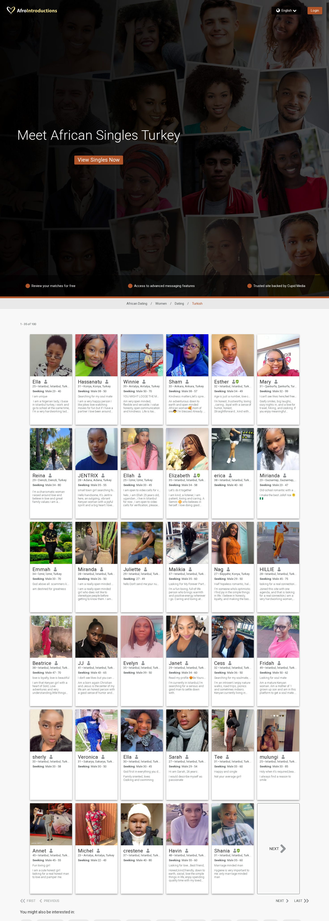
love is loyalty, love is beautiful (50, 677)
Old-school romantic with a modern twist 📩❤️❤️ (278, 490)
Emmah (41, 569)
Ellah (129, 475)
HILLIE (267, 569)
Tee (218, 757)
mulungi (269, 757)
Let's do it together (180, 490)
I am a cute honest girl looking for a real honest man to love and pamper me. (50, 874)
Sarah (175, 757)
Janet (175, 663)
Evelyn (130, 663)
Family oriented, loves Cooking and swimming (138, 778)
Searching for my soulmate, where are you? (232, 677)
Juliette (132, 569)
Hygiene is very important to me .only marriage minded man (231, 874)
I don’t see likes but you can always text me (96, 677)
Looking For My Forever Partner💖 (187, 584)
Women (161, 304)
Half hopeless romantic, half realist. (232, 584)
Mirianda (270, 475)
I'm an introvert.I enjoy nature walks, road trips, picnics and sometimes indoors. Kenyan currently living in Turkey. (232, 687)
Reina (38, 475)
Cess (219, 663)
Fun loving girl (41, 865)
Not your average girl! (227, 776)
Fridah (267, 663)
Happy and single (225, 771)
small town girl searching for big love (96, 490)
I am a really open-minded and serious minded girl (96, 584)
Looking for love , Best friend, (186, 865)
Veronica (88, 757)
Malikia (177, 569)
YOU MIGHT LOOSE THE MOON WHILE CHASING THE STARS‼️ (141, 396)
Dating (179, 304)
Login (315, 11)
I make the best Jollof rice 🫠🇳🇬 (277, 496)
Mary (265, 382)
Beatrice (41, 663)
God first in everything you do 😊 (141, 771)
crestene (133, 851)
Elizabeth (179, 475)
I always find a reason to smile (275, 778)
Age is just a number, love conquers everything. (232, 396)
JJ (81, 663)
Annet (39, 851)
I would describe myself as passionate (185, 778)
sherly (39, 757)
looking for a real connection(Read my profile (278, 584)
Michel (85, 851)
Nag (218, 569)
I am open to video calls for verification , (141, 490)
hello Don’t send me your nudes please (141, 584)
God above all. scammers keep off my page (51, 584)
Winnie (131, 382)
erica (219, 475)
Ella (36, 382)
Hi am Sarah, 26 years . (184, 771)
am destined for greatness (49, 589)
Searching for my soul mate (95, 396)
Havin (175, 851)
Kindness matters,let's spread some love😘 (187, 396)
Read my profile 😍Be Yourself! (187, 677)
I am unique (39, 396)
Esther (221, 382)
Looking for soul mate (273, 677)
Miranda (87, 569)
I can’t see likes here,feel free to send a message (278, 396)
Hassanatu (90, 382)
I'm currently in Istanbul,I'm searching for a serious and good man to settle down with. (186, 687)
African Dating (136, 304)
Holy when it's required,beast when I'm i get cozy (278, 771)
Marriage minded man (228, 865)
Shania (222, 851)
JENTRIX (88, 475)
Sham (175, 382)
